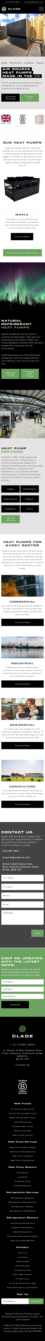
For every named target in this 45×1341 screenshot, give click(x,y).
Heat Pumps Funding (22, 1135)
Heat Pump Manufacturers (22, 1152)
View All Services (10, 519)
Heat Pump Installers (22, 1156)
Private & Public (22, 1181)
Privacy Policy (22, 1279)
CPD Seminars (22, 1266)
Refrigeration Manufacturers (23, 1202)
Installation (10, 509)
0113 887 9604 (12, 2)
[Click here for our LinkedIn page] (22, 1071)
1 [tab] (17, 126)
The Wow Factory (32, 1314)
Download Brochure (11, 97)
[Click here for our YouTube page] (23, 1071)
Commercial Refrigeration (22, 1223)
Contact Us (29, 97)
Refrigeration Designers (22, 1198)
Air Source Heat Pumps (22, 1109)
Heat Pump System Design (22, 1147)
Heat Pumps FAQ (22, 1131)
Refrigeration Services (22, 1192)
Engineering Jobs (22, 1270)
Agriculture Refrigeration (22, 1240)
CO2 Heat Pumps (10, 374)
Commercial (22, 1173)
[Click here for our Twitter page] (21, 1071)
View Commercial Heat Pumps (22, 253)
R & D (29, 509)
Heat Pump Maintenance (22, 1160)
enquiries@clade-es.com (33, 2)
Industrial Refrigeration (22, 1227)
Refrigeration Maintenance (23, 1211)
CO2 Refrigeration (23, 1186)
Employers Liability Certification (22, 1287)
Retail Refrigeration (22, 1232)
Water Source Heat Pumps (22, 1118)
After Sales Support (23, 1274)
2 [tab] (21, 126)
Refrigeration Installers (22, 1206)
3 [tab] (24, 126)
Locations (22, 1257)
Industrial (22, 1177)
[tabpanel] (6, 119)
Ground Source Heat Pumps (22, 1113)
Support (29, 499)
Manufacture (10, 499)
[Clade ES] (11, 9)
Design (10, 489)
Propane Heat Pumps (29, 374)
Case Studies (22, 1261)
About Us (22, 1253)
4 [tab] (28, 126)
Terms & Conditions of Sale (22, 1283)
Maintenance (29, 489)
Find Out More (22, 237)
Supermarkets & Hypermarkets (22, 1236)
